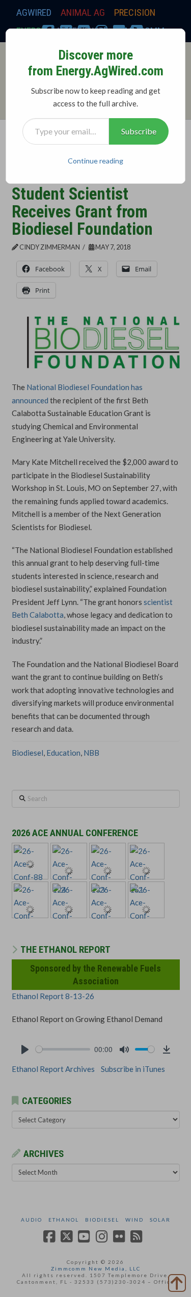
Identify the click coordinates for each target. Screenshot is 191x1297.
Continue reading (95, 160)
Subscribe (138, 131)
